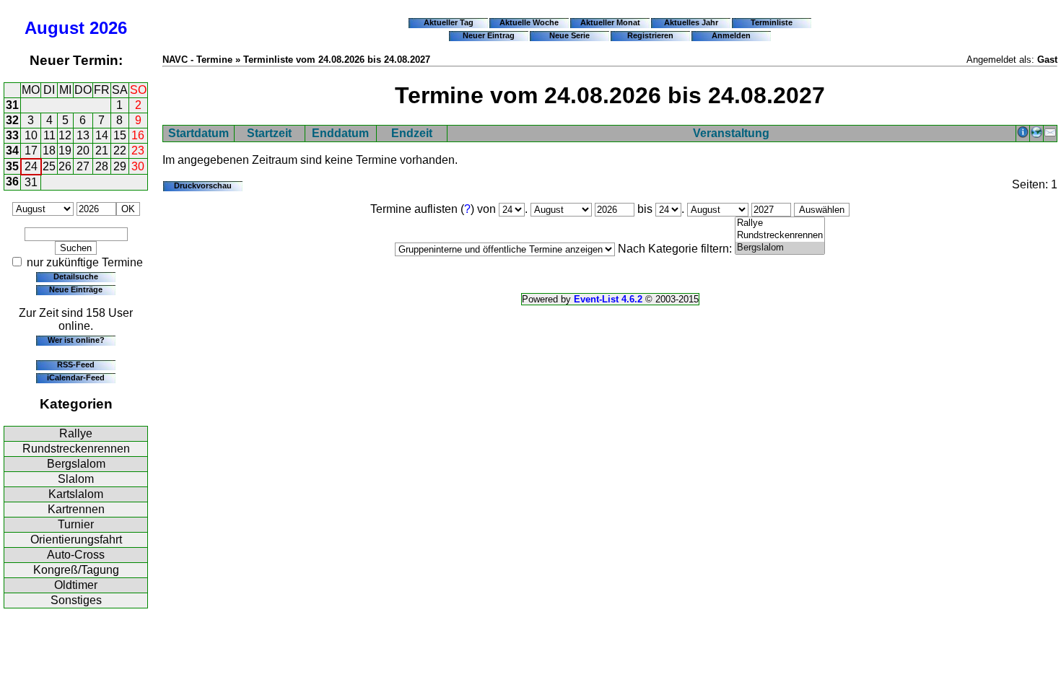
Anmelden (731, 35)
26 (64, 166)
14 (101, 135)
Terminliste (772, 22)
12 (64, 135)
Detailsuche (75, 276)
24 (31, 166)
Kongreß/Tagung (76, 570)
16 (137, 135)
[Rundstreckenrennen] (779, 236)
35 (12, 166)
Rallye (75, 433)
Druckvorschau (203, 185)
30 (137, 166)
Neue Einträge (75, 289)
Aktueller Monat (610, 22)
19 (64, 150)
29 (119, 166)
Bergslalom (76, 464)
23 (137, 150)
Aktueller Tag (448, 22)
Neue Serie (569, 35)
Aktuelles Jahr (691, 22)
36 (12, 181)
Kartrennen (76, 509)
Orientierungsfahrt (76, 539)
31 (12, 105)
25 (49, 166)
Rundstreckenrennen (76, 448)
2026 (108, 28)
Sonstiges (76, 600)
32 (12, 120)
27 (83, 166)
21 (101, 150)
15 (119, 135)
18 (49, 150)
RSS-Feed (76, 364)
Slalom (76, 479)
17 (31, 150)
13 (83, 135)
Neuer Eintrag (489, 35)
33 (12, 135)
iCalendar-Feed (76, 377)
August (54, 28)
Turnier (76, 524)
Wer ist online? (76, 340)
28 (101, 166)
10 (31, 135)
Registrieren (650, 35)
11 (49, 135)
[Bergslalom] (779, 248)
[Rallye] (779, 223)
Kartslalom (75, 494)
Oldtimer (75, 585)
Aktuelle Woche (529, 22)
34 (12, 150)
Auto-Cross (76, 555)
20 (83, 150)
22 (119, 150)
